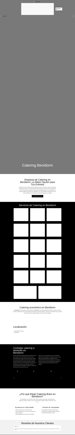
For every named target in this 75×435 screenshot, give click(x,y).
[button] (13, 377)
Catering (23, 4)
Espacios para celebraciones (27, 6)
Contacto (23, 13)
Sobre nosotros (24, 11)
